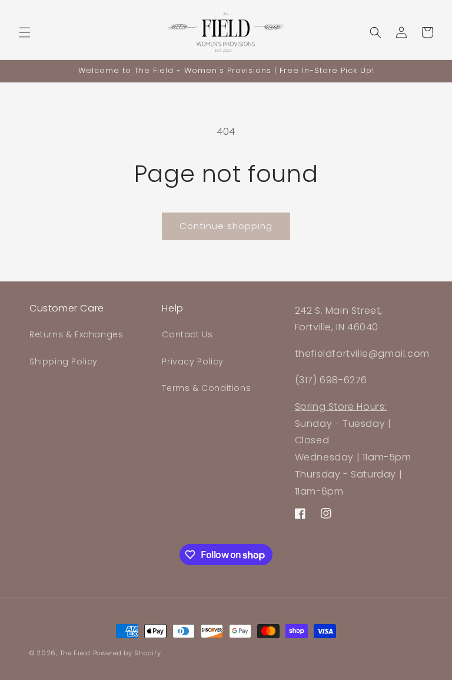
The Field (75, 653)
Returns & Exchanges (76, 334)
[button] (25, 32)
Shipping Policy (63, 361)
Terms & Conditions (206, 388)
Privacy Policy (192, 361)
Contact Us (187, 334)
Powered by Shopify (127, 653)
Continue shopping (226, 226)
